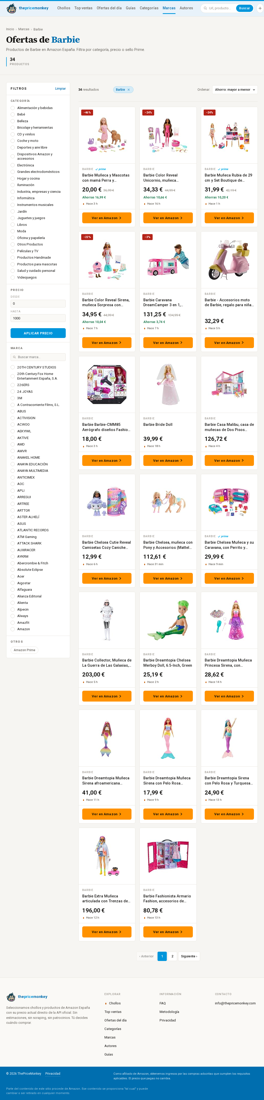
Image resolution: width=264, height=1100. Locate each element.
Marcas (169, 8)
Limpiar (60, 88)
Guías (131, 8)
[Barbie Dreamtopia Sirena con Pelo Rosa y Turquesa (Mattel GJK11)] (229, 738)
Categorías (149, 8)
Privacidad (168, 1020)
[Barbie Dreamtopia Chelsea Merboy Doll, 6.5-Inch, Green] (168, 620)
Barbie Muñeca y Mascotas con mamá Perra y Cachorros (105, 180)
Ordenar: (203, 89)
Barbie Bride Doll (157, 424)
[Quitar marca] (129, 90)
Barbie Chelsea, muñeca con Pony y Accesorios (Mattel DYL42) (168, 547)
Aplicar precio (38, 333)
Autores (186, 8)
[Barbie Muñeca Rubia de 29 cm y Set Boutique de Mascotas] (229, 135)
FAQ (163, 1003)
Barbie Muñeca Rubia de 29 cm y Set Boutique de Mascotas (228, 180)
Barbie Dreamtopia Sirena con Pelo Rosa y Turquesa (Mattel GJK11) (227, 783)
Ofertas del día (109, 8)
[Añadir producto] (260, 8)
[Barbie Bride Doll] (168, 384)
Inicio (10, 29)
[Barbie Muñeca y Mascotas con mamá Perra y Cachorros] (107, 135)
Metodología (169, 1012)
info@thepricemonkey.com (235, 1003)
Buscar (244, 8)
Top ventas (84, 8)
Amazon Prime (24, 650)
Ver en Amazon (105, 218)
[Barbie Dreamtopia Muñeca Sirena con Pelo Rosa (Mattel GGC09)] (168, 738)
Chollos (63, 8)
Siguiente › (189, 956)
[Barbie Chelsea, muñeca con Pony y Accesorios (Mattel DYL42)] (168, 502)
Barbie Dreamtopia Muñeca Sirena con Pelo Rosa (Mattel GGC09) (167, 783)
